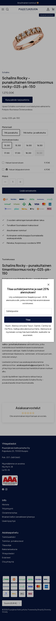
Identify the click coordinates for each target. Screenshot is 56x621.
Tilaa (28, 319)
